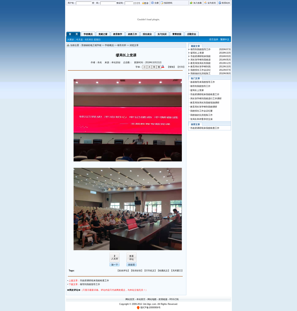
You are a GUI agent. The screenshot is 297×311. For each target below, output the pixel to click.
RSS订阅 (174, 299)
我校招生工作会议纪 (200, 70)
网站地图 (151, 299)
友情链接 (162, 299)
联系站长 (226, 3)
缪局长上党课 (197, 53)
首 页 (73, 34)
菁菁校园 (176, 34)
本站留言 (140, 299)
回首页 (131, 264)
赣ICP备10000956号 (150, 307)
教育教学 (117, 34)
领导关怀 (121, 45)
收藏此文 (163, 270)
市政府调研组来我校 (200, 56)
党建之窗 (102, 34)
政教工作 (132, 34)
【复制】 (171, 67)
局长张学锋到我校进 (200, 59)
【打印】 (181, 67)
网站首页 (129, 299)
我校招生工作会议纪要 (201, 111)
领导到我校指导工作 (90, 284)
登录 (146, 3)
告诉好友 (136, 270)
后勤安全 (191, 34)
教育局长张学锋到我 (200, 66)
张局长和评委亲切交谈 (201, 119)
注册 (157, 3)
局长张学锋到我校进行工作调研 (206, 98)
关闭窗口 (176, 270)
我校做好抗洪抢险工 (200, 73)
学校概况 (88, 34)
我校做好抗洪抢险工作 (201, 115)
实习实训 (162, 34)
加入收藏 (197, 3)
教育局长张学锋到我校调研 (203, 106)
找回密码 (168, 3)
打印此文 (150, 270)
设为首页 (212, 3)
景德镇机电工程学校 (91, 45)
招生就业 (147, 34)
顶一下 (114, 264)
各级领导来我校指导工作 (202, 82)
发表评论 (123, 270)
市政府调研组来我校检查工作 (94, 280)
